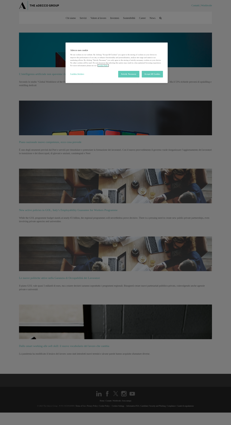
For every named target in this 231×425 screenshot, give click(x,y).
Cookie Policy (103, 65)
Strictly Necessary (128, 74)
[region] (117, 63)
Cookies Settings (77, 74)
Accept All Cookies (152, 74)
